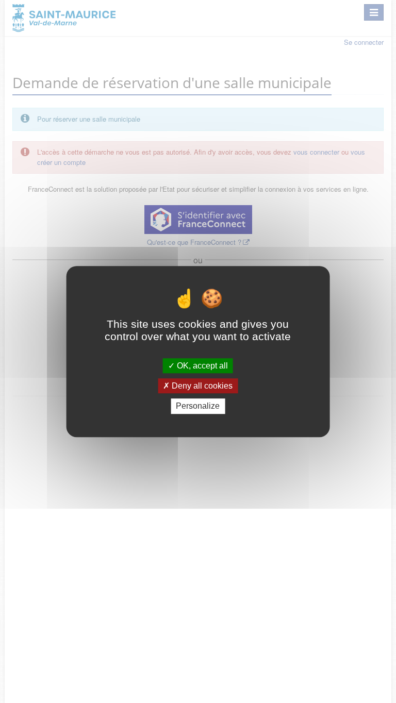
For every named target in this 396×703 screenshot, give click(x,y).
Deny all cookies (201, 385)
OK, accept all (201, 365)
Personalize (198, 406)
